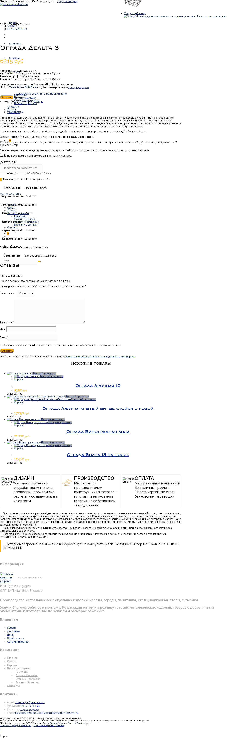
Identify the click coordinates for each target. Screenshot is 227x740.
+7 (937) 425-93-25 (67, 1)
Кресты (11, 207)
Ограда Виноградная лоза (97, 431)
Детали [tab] (11, 109)
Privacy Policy (56, 723)
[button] (41, 94)
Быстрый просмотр (44, 373)
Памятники (20, 216)
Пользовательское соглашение (49, 725)
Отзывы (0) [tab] (13, 112)
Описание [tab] (13, 106)
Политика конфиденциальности (15, 725)
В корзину (6, 97)
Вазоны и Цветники (25, 224)
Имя (3, 329)
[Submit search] (39, 261)
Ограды (11, 210)
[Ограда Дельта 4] (175, 16)
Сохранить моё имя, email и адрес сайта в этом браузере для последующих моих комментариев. (62, 345)
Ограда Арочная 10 (98, 385)
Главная (12, 658)
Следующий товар (135, 13)
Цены (10, 634)
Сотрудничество (18, 641)
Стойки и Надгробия (28, 679)
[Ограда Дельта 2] (133, 10)
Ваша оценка (8, 293)
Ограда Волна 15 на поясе (98, 455)
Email (4, 337)
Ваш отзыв (7, 322)
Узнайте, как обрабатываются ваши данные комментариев (100, 356)
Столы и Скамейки (25, 219)
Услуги (11, 627)
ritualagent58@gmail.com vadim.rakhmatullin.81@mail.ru (46, 712)
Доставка (13, 631)
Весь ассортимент (19, 668)
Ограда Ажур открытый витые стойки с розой (98, 408)
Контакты (12, 227)
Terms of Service (76, 723)
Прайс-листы (15, 638)
